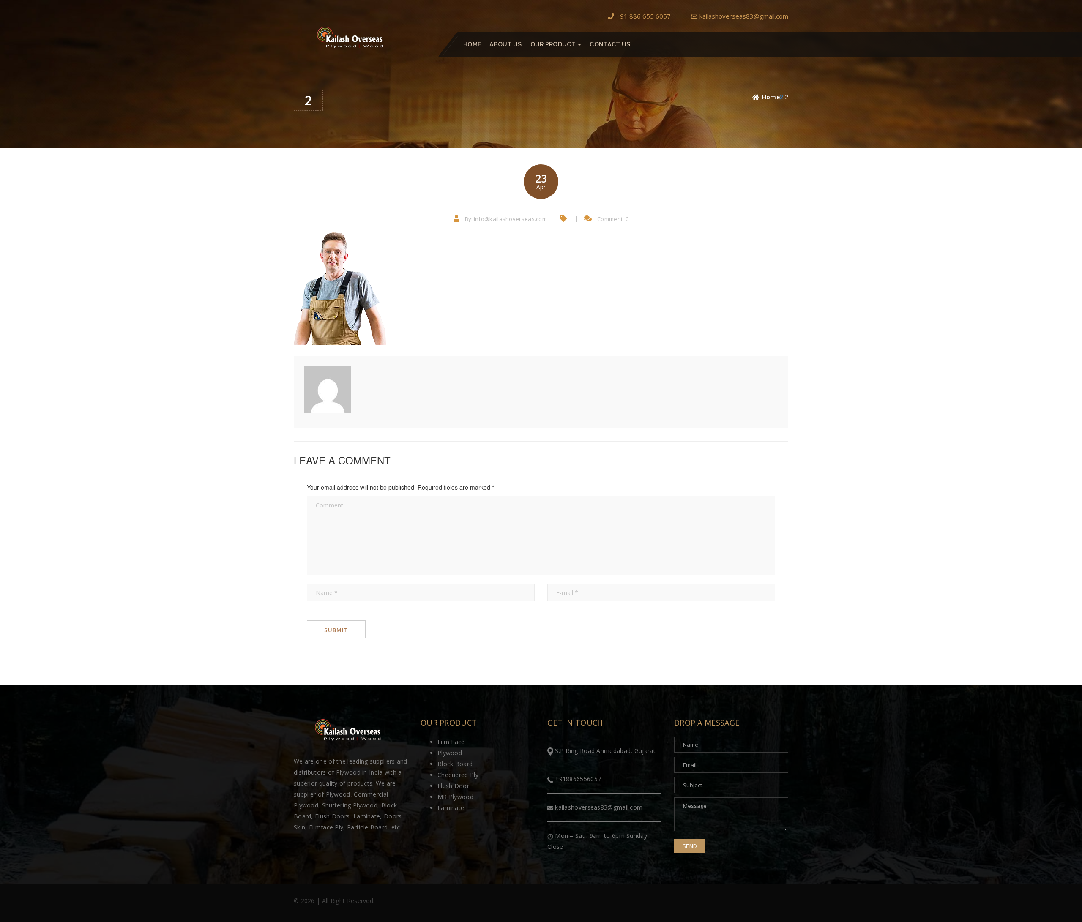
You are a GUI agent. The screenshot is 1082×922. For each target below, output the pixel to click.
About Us (505, 44)
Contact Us (610, 44)
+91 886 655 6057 (643, 16)
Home (472, 44)
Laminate (450, 808)
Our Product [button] (553, 44)
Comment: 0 (612, 219)
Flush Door (453, 786)
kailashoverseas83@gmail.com (743, 16)
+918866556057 (577, 779)
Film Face (451, 742)
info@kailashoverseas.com (510, 219)
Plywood (449, 753)
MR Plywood (455, 797)
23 (541, 181)
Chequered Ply (457, 775)
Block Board (455, 764)
